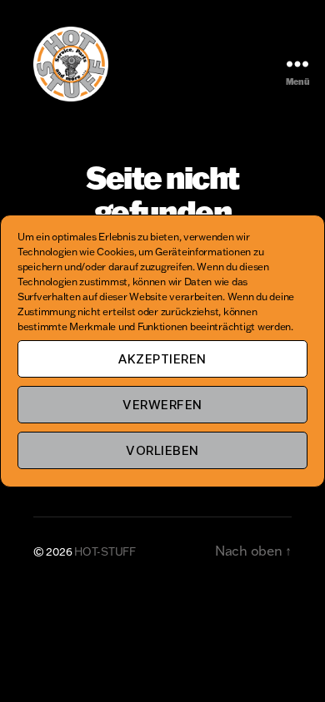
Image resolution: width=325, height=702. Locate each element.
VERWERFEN (162, 405)
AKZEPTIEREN (162, 359)
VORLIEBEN (162, 450)
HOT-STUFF (105, 551)
